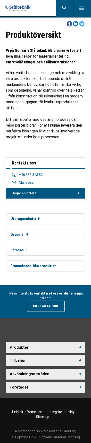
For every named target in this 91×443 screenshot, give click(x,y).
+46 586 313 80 (31, 175)
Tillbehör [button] (18, 360)
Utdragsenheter (23, 219)
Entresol (17, 250)
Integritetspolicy (61, 412)
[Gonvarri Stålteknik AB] (18, 8)
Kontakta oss (45, 306)
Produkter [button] (19, 347)
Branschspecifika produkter (33, 266)
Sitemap (42, 417)
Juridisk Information (26, 412)
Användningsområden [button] (29, 374)
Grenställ (17, 234)
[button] (38, 218)
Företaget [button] (19, 387)
